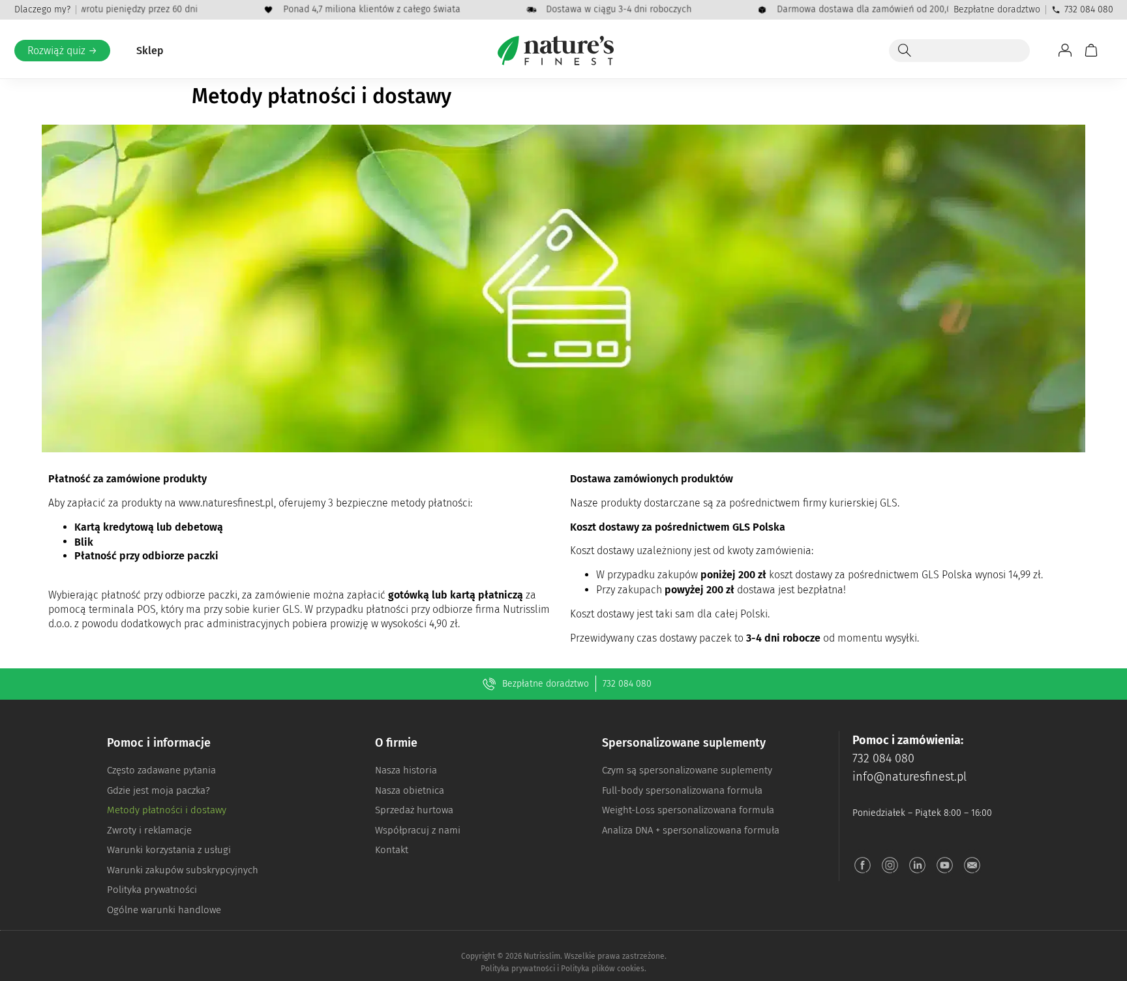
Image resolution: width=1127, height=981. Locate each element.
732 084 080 (1088, 9)
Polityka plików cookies (602, 968)
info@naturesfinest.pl (909, 777)
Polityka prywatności (152, 889)
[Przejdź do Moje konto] (1065, 50)
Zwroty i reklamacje (149, 830)
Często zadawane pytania (161, 770)
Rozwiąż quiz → (62, 50)
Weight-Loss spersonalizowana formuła (688, 810)
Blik (83, 542)
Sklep (150, 50)
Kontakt (391, 850)
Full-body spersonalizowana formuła (682, 790)
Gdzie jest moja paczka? (158, 790)
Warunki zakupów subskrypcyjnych (182, 870)
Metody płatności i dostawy (166, 810)
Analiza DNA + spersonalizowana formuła (690, 830)
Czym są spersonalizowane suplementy (687, 770)
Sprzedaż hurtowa (414, 810)
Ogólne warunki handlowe (164, 910)
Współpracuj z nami (417, 830)
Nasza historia (406, 770)
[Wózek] (1091, 50)
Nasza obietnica (409, 790)
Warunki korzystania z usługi (169, 850)
